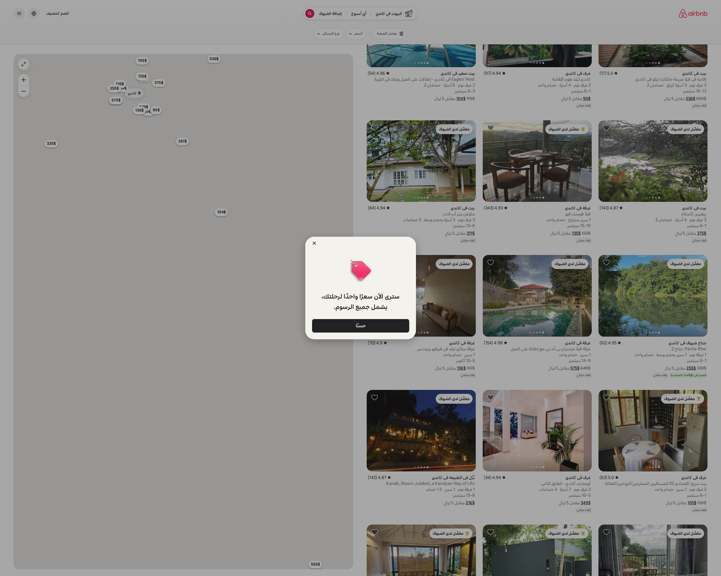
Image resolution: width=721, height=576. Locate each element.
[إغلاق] (314, 243)
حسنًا (360, 325)
